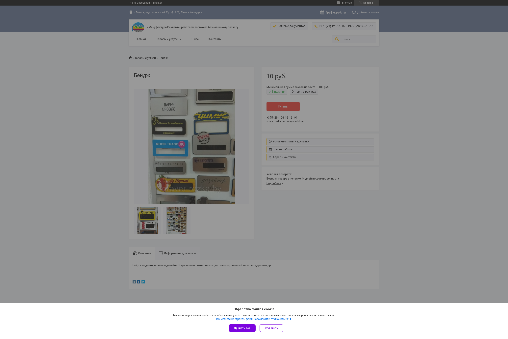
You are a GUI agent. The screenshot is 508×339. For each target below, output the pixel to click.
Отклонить (271, 328)
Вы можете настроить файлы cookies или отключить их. (252, 319)
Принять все (242, 328)
